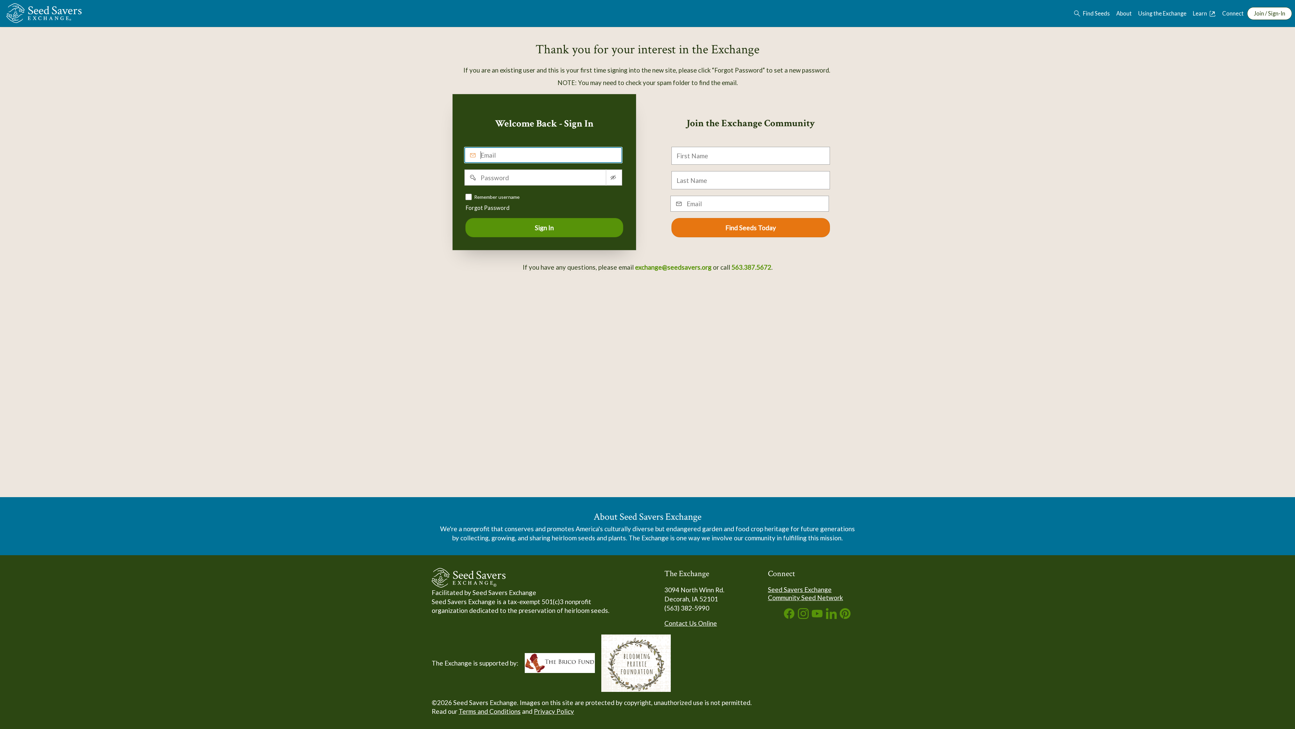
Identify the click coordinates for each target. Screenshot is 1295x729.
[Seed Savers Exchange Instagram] (803, 616)
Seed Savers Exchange (800, 589)
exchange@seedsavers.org (673, 267)
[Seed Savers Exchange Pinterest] (845, 616)
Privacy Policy (554, 711)
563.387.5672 (751, 267)
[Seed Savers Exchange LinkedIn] (831, 616)
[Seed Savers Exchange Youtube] (817, 616)
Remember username (497, 196)
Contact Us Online (690, 623)
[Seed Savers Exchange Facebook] (789, 616)
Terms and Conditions (490, 711)
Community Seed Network (805, 597)
